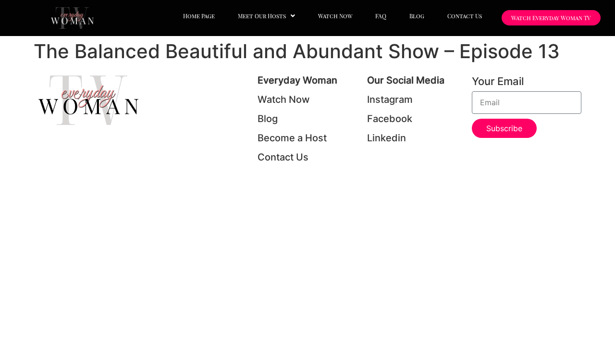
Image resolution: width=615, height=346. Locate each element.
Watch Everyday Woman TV (551, 18)
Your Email (498, 81)
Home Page (199, 16)
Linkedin (386, 138)
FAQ (380, 16)
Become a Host (292, 138)
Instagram (390, 99)
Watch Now (335, 16)
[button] (266, 16)
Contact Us (464, 16)
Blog (416, 16)
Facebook (389, 118)
